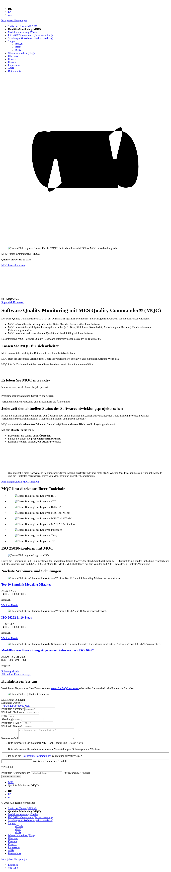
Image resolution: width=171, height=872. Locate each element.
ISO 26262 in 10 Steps (16, 617)
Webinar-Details (9, 605)
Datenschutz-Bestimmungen (36, 755)
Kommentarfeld (10, 738)
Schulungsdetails (10, 671)
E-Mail (26, 705)
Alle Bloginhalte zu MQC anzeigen (20, 481)
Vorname (12, 708)
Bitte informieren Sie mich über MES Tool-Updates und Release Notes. (45, 742)
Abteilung (7, 719)
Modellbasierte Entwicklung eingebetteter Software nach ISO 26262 (47, 650)
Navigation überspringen (14, 20)
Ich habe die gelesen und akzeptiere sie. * (45, 755)
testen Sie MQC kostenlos (65, 688)
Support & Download (12, 302)
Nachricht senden (11, 776)
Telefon (11, 726)
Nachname (13, 712)
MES (11, 782)
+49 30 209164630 (11, 705)
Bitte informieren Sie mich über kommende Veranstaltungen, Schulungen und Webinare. (54, 749)
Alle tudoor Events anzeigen (16, 674)
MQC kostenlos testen (13, 265)
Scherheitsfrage (15, 772)
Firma (4, 715)
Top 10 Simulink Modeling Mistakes (26, 584)
